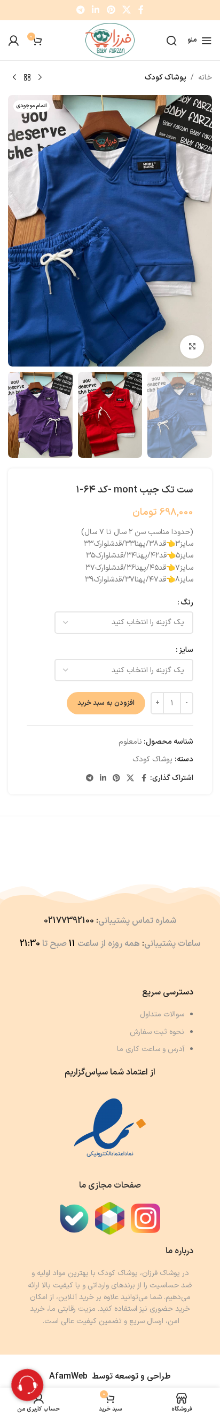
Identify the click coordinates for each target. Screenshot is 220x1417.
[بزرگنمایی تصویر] (192, 347)
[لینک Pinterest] (111, 10)
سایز (186, 650)
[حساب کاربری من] (13, 40)
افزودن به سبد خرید (106, 703)
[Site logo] (110, 39)
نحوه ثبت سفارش (157, 1032)
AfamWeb (68, 1376)
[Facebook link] (141, 10)
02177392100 (69, 920)
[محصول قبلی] (40, 77)
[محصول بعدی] (14, 77)
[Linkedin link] (96, 10)
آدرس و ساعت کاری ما (150, 1049)
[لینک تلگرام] (80, 10)
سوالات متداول (162, 1014)
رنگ (186, 602)
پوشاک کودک (165, 77)
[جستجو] (171, 40)
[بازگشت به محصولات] (27, 77)
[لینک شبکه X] (126, 10)
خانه (205, 77)
